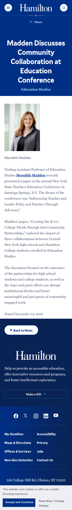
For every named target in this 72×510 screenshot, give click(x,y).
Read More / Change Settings (51, 503)
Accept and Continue (19, 502)
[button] (8, 8)
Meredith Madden (30, 175)
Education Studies (36, 89)
